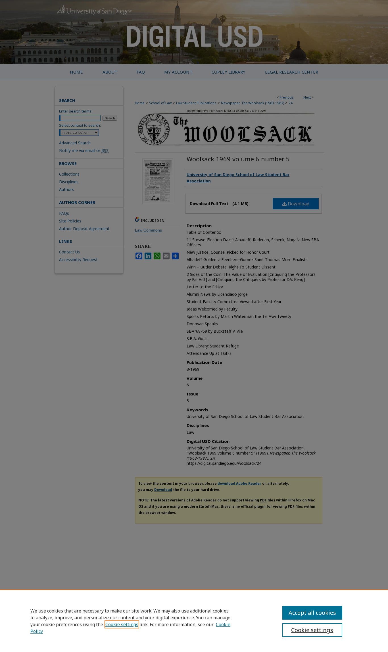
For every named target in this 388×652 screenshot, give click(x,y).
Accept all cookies (312, 612)
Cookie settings (121, 624)
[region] (194, 620)
